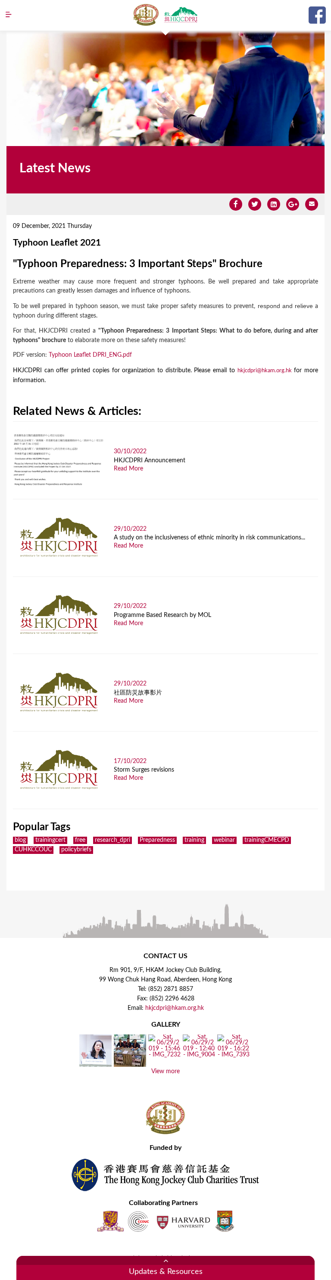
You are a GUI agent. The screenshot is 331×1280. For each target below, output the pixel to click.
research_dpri (112, 840)
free (80, 840)
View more (165, 1071)
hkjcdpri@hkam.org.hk (264, 371)
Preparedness (157, 840)
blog (20, 840)
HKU (224, 1221)
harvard (182, 1221)
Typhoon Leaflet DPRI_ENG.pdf (90, 355)
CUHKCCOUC (33, 850)
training (194, 840)
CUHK (110, 1221)
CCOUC (138, 1221)
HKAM (146, 15)
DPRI (180, 15)
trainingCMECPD (266, 840)
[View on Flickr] (95, 1064)
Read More (128, 469)
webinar (224, 840)
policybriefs (76, 850)
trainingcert (50, 840)
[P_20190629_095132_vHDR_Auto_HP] (130, 1064)
